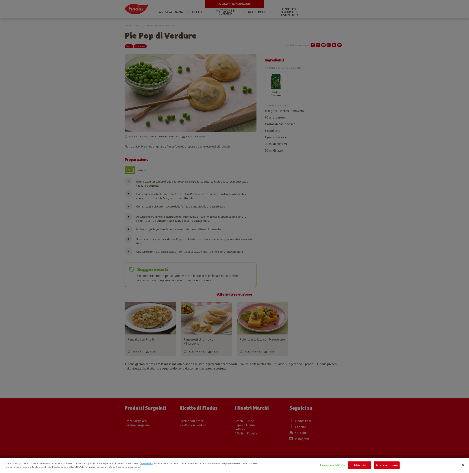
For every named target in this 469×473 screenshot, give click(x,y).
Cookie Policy (146, 463)
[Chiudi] (463, 465)
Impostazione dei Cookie (332, 465)
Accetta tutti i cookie (387, 465)
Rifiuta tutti (360, 465)
